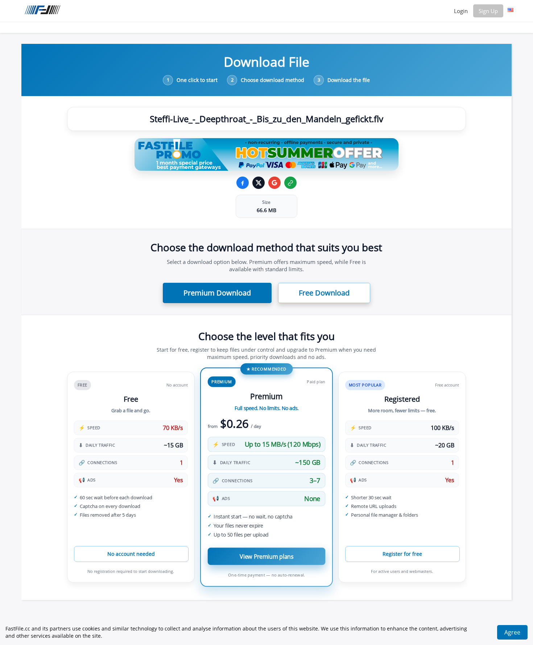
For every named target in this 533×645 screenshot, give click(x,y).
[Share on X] (258, 183)
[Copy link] (290, 183)
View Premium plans (266, 556)
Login (461, 11)
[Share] (274, 183)
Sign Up (488, 11)
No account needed (131, 553)
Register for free (402, 553)
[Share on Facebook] (242, 183)
